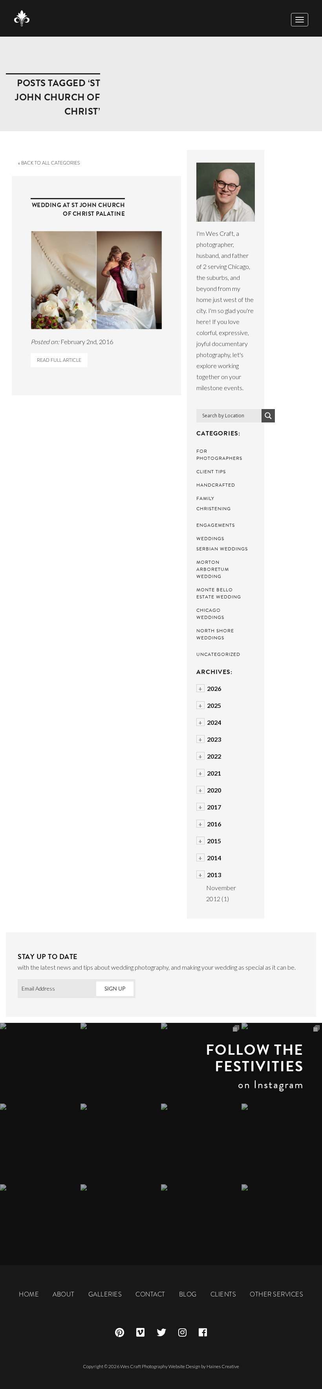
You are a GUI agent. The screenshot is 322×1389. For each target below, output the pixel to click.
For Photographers (219, 455)
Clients (223, 1294)
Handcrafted (215, 485)
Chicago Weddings (210, 614)
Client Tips (211, 471)
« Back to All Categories (49, 163)
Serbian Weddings (222, 548)
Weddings (210, 538)
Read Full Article (59, 360)
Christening (213, 508)
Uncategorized (218, 654)
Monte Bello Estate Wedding (218, 593)
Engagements (215, 525)
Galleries (105, 1294)
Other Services (276, 1294)
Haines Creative (223, 1366)
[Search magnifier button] (268, 415)
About (64, 1294)
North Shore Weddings (215, 634)
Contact (150, 1294)
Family (205, 498)
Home (29, 1294)
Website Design (184, 1366)
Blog (188, 1294)
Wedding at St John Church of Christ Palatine (78, 209)
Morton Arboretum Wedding (212, 569)
